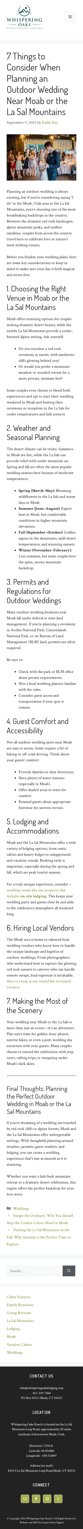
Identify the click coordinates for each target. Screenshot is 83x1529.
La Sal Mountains (20, 1320)
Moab (11, 1336)
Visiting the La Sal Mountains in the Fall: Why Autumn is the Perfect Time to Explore (39, 1237)
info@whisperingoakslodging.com (42, 1388)
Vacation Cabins (19, 1344)
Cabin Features (18, 1296)
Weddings (21, 1208)
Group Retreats (19, 1312)
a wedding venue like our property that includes (39, 890)
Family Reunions (20, 1304)
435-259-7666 (42, 1393)
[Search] (69, 1271)
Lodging (13, 1328)
